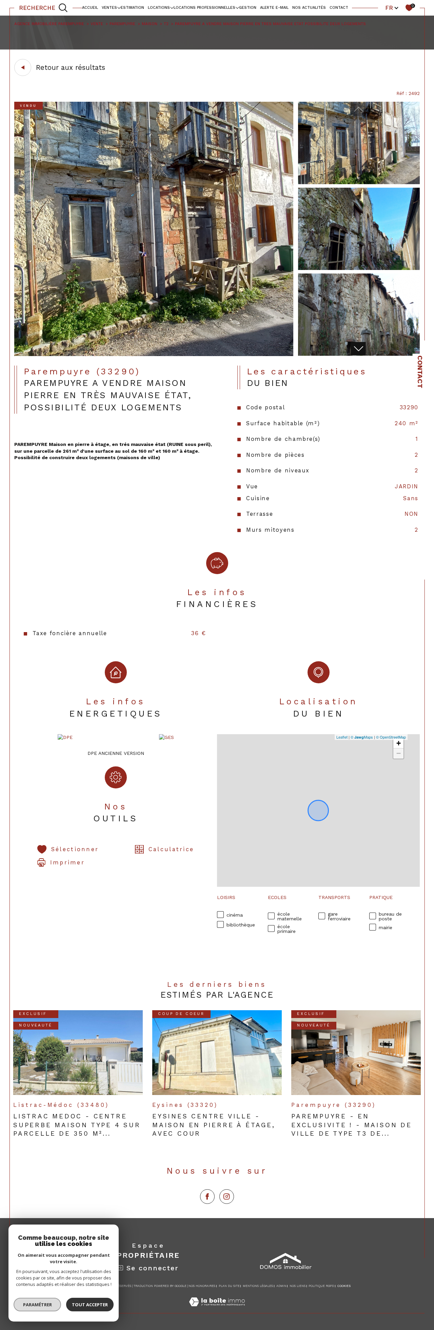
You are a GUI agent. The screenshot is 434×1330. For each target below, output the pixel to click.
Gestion (247, 7)
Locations (159, 7)
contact (339, 7)
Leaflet (342, 737)
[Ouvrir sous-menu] (119, 7)
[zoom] (153, 354)
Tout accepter (90, 1305)
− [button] (398, 753)
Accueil (90, 7)
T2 (166, 23)
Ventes (109, 7)
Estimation (132, 7)
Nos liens (297, 1286)
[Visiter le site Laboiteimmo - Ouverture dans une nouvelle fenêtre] (217, 1309)
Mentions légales (258, 1286)
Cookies (344, 1286)
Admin (281, 1286)
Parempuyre (122, 23)
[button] (358, 348)
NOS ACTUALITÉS (309, 7)
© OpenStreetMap (391, 737)
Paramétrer (37, 1305)
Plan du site (229, 1286)
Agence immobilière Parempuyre (49, 23)
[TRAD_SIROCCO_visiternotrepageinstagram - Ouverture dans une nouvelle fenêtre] (226, 1196)
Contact (420, 371)
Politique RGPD (321, 1286)
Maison (149, 23)
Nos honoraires (202, 1286)
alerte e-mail (274, 7)
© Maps (362, 737)
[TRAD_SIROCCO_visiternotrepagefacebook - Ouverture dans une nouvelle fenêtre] (207, 1196)
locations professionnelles (204, 7)
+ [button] (398, 743)
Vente (97, 23)
